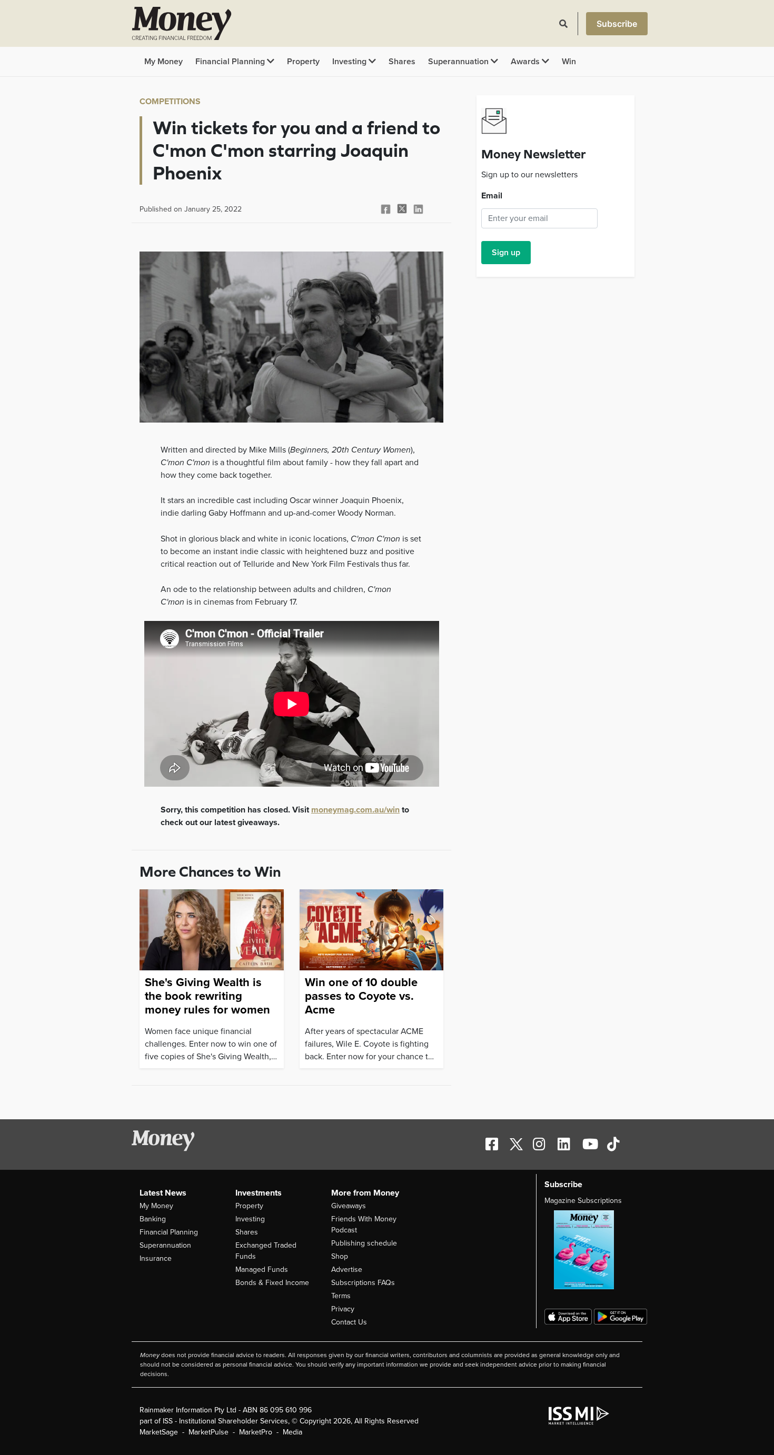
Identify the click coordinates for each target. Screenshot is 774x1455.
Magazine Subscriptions (583, 1200)
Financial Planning (231, 61)
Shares (402, 61)
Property (303, 61)
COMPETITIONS (170, 101)
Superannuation (459, 61)
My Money (163, 61)
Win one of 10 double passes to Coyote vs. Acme (361, 996)
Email (491, 195)
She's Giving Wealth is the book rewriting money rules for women (207, 996)
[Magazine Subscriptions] (589, 1249)
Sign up (506, 252)
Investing (350, 61)
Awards (526, 61)
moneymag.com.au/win (355, 810)
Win (569, 61)
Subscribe (617, 23)
